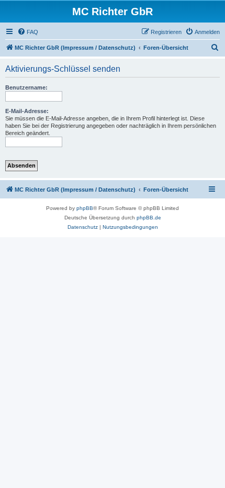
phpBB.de (149, 217)
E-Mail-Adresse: (27, 111)
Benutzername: (26, 87)
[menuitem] (27, 32)
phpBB (84, 208)
